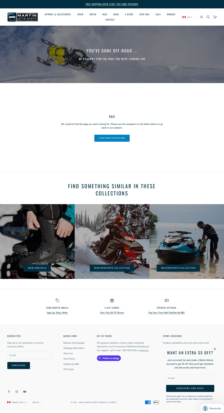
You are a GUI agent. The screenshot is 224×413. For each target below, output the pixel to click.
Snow (80, 14)
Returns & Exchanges (74, 343)
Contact (110, 19)
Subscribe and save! (190, 388)
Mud (104, 14)
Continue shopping (112, 138)
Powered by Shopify (108, 402)
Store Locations (172, 336)
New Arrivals (37, 268)
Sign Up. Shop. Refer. (57, 312)
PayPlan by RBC (71, 364)
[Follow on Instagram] (16, 391)
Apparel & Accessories (58, 14)
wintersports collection (112, 268)
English (35, 402)
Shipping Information (74, 348)
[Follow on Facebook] (8, 391)
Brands (171, 14)
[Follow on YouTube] (24, 391)
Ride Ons (145, 14)
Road (116, 14)
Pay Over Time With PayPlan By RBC (166, 312)
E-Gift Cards (112, 307)
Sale (158, 14)
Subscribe (19, 365)
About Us (68, 353)
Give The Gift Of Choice (112, 312)
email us (144, 350)
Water (93, 14)
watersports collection (178, 268)
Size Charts (69, 358)
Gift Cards (68, 369)
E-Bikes (129, 14)
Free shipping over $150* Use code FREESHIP (112, 4)
